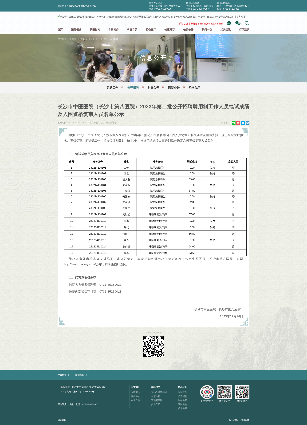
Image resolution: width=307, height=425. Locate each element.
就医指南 (95, 29)
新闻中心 (207, 29)
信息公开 (188, 29)
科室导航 (132, 29)
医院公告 (174, 87)
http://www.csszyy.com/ (80, 264)
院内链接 (62, 375)
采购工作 (112, 87)
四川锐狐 (244, 420)
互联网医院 (156, 400)
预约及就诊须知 (159, 392)
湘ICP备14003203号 (77, 391)
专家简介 (113, 29)
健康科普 (170, 29)
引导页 (72, 39)
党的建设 (225, 29)
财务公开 (153, 87)
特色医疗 (151, 29)
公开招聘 (105, 39)
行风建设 (244, 29)
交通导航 (155, 404)
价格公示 (194, 87)
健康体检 (155, 396)
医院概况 (76, 29)
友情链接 (79, 375)
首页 (60, 29)
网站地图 (62, 420)
